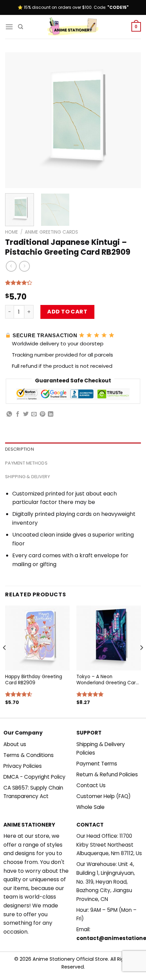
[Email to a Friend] (34, 414)
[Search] (20, 26)
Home (11, 232)
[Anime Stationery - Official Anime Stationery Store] (73, 27)
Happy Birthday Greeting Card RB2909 (33, 680)
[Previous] (16, 120)
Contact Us (91, 785)
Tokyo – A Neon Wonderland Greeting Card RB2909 (107, 680)
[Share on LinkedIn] (50, 414)
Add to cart (67, 311)
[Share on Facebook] (17, 414)
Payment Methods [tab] (26, 463)
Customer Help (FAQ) (103, 796)
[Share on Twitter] (26, 414)
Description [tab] (19, 449)
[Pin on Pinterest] (42, 414)
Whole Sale (90, 807)
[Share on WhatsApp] (9, 414)
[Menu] (9, 26)
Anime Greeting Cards (51, 232)
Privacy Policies (22, 766)
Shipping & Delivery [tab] (27, 477)
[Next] (130, 120)
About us (14, 744)
